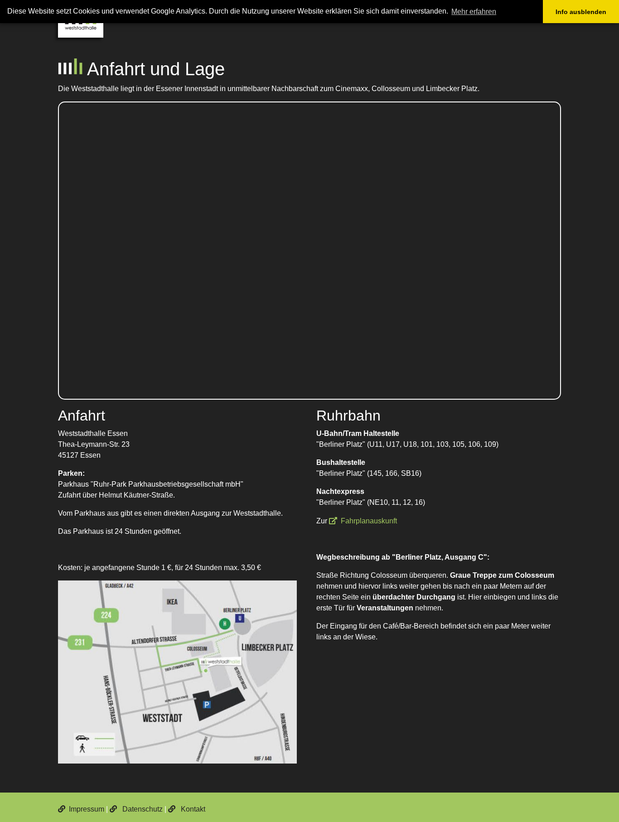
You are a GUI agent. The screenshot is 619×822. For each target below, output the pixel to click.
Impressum (86, 809)
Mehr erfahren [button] (473, 11)
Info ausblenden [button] (581, 11)
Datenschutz (142, 809)
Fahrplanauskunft (369, 521)
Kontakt (192, 809)
